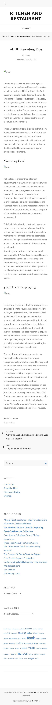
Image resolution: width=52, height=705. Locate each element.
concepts (14, 633)
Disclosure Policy (12, 492)
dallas (29, 633)
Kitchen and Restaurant (26, 16)
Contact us (9, 484)
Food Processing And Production (19, 558)
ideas (35, 642)
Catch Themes (34, 701)
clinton (40, 629)
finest (24, 638)
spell (16, 659)
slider (5, 659)
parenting (10, 422)
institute (6, 648)
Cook (12, 36)
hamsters (12, 643)
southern (11, 659)
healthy (19, 643)
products (44, 648)
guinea (6, 643)
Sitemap (7, 495)
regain (31, 654)
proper (6, 654)
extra (19, 638)
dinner (35, 633)
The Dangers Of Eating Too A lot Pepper (22, 554)
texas (25, 659)
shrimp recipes (23, 36)
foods (31, 638)
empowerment (13, 638)
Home (4, 36)
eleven (6, 638)
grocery (43, 638)
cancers (35, 629)
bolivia (22, 629)
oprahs (38, 648)
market (23, 648)
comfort (7, 633)
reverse (36, 654)
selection (42, 654)
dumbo (41, 633)
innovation (42, 643)
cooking (22, 632)
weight (31, 658)
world (36, 658)
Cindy (27, 55)
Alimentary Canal (12, 573)
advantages (15, 629)
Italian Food (9, 569)
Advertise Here (11, 488)
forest (38, 638)
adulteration (7, 629)
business (28, 629)
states (21, 659)
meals (31, 647)
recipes (22, 653)
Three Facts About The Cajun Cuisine (21, 542)
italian (12, 648)
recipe (13, 653)
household (27, 643)
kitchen (17, 648)
